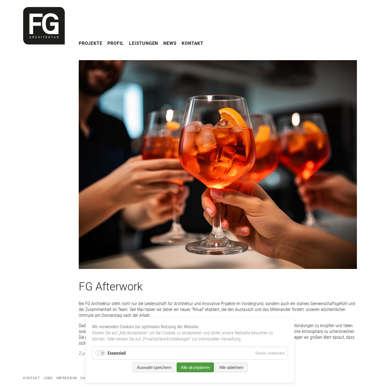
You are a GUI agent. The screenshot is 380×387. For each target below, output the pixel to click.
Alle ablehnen (231, 367)
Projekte (90, 43)
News (169, 43)
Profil (115, 43)
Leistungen (143, 43)
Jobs (48, 378)
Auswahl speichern (154, 367)
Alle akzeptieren (195, 367)
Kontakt (192, 43)
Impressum (66, 378)
